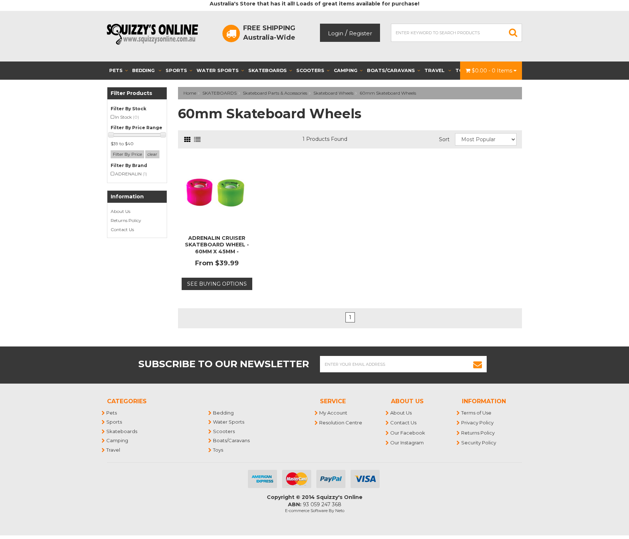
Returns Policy (126, 220)
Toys (218, 450)
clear (152, 154)
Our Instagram (407, 442)
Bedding (144, 70)
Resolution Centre (341, 422)
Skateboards (267, 70)
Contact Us (122, 229)
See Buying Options (217, 284)
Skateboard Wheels (333, 93)
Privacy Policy (478, 422)
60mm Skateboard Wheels (388, 93)
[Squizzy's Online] (155, 34)
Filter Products (131, 93)
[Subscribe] (478, 364)
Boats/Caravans (391, 70)
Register (360, 33)
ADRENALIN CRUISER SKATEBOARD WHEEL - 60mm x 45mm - (217, 244)
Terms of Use (476, 413)
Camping (345, 70)
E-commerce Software (306, 510)
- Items (493, 70)
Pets (116, 70)
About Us (120, 211)
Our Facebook (408, 433)
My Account (333, 413)
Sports (176, 70)
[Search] (513, 33)
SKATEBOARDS (219, 93)
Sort (444, 139)
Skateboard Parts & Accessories (275, 93)
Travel (435, 70)
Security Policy (479, 442)
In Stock (127, 117)
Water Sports (218, 70)
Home (189, 93)
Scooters (310, 70)
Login (335, 33)
